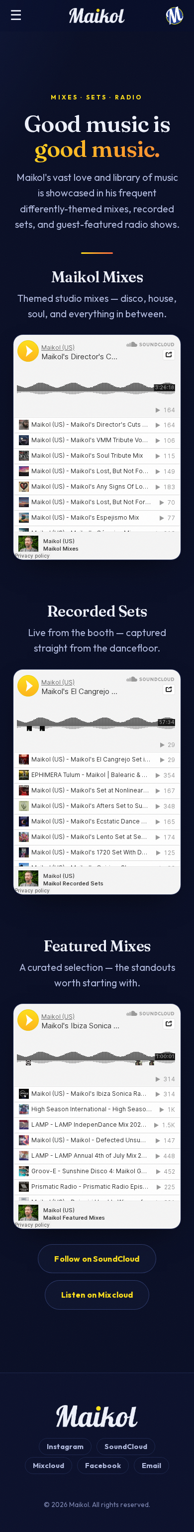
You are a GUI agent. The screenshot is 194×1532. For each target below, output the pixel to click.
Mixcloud (48, 1465)
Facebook (103, 1465)
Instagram (65, 1446)
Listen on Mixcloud (97, 1295)
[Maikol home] (174, 15)
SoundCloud (125, 1446)
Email (151, 1465)
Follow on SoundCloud (96, 1259)
